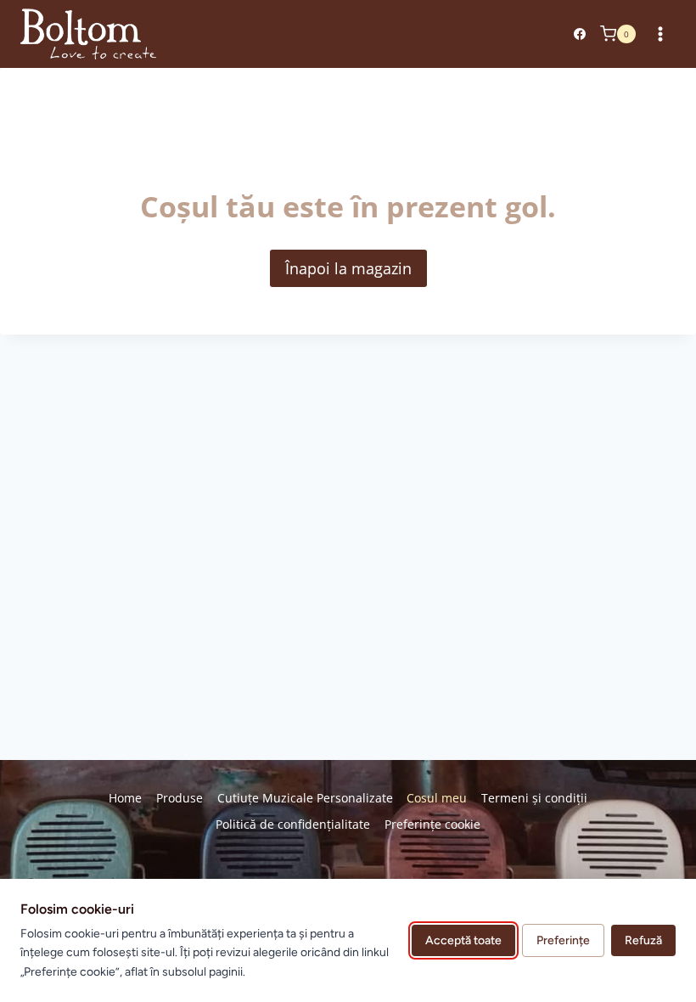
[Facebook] (580, 34)
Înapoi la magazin (348, 268)
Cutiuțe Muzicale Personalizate (305, 798)
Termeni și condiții (534, 798)
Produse (179, 798)
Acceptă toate (463, 940)
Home (125, 798)
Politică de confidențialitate (293, 824)
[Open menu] (660, 33)
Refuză (643, 940)
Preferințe (563, 940)
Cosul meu (437, 798)
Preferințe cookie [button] (432, 824)
